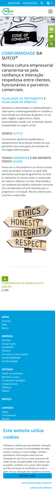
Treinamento (9, 415)
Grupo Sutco (9, 343)
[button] (50, 3)
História (6, 350)
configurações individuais (41, 487)
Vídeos (5, 390)
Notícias (6, 340)
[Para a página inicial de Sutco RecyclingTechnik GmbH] (8, 11)
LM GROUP (8, 347)
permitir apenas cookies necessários (36, 482)
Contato (6, 321)
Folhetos (6, 387)
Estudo (6, 418)
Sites (4, 324)
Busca (5, 328)
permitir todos (28, 475)
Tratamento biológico (14, 380)
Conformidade (10, 361)
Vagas (5, 411)
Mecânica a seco (11, 377)
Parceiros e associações (15, 354)
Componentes (9, 383)
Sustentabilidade (11, 357)
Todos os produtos (12, 373)
